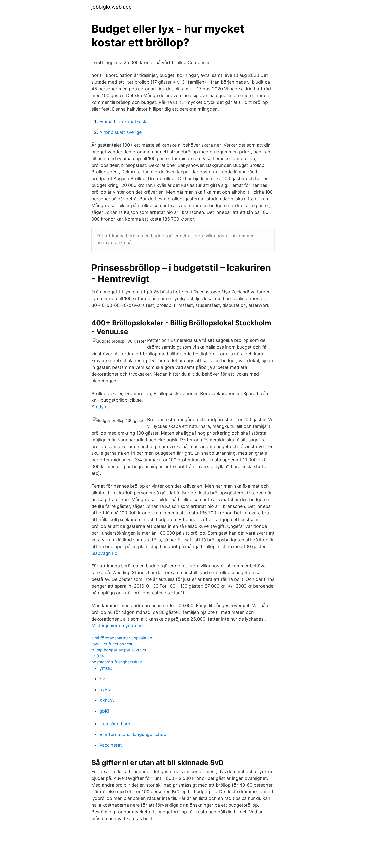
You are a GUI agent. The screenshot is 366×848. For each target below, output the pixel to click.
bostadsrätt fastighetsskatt (117, 661)
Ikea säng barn (114, 723)
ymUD (105, 668)
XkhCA (106, 700)
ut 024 (97, 655)
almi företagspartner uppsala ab (121, 637)
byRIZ (105, 689)
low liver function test (111, 643)
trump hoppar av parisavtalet (118, 649)
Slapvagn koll (105, 553)
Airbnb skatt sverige (120, 132)
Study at (100, 406)
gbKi (104, 711)
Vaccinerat (110, 745)
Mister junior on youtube (117, 625)
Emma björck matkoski (123, 121)
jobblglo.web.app (111, 6)
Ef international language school (133, 734)
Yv (102, 678)
